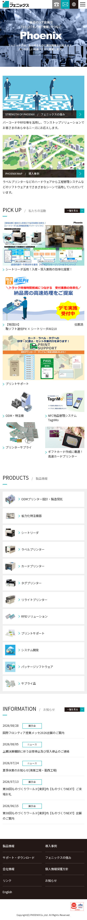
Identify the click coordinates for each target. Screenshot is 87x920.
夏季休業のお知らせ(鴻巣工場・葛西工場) (30, 770)
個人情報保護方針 (56, 869)
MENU (82, 4)
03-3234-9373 (56, 4)
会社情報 (8, 869)
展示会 (32, 725)
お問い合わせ (65, 4)
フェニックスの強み (58, 857)
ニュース (32, 744)
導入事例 (51, 846)
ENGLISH (74, 4)
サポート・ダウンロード (19, 857)
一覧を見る (72, 210)
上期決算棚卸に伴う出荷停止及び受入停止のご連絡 (36, 751)
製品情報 (8, 846)
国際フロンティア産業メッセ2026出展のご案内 (33, 733)
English (7, 892)
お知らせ (51, 880)
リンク (7, 880)
